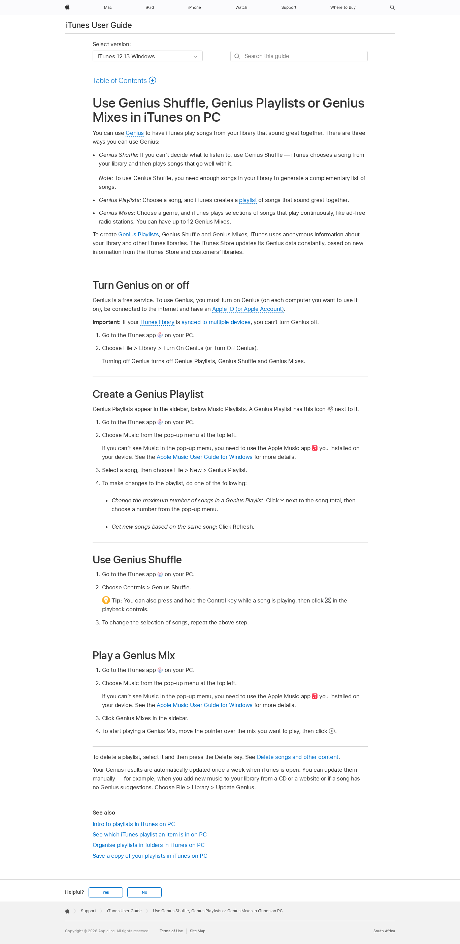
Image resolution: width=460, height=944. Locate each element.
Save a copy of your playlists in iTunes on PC (150, 855)
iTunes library (157, 322)
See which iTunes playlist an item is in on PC (150, 834)
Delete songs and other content (297, 757)
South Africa (384, 930)
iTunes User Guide (99, 25)
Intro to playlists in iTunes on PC (134, 824)
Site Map (197, 930)
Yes (105, 892)
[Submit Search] (237, 56)
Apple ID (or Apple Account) (248, 308)
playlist (248, 200)
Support (88, 911)
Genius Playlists (138, 234)
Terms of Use (171, 930)
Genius (135, 132)
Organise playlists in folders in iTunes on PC (149, 845)
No (144, 892)
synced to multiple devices (216, 322)
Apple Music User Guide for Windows (205, 456)
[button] (392, 7)
